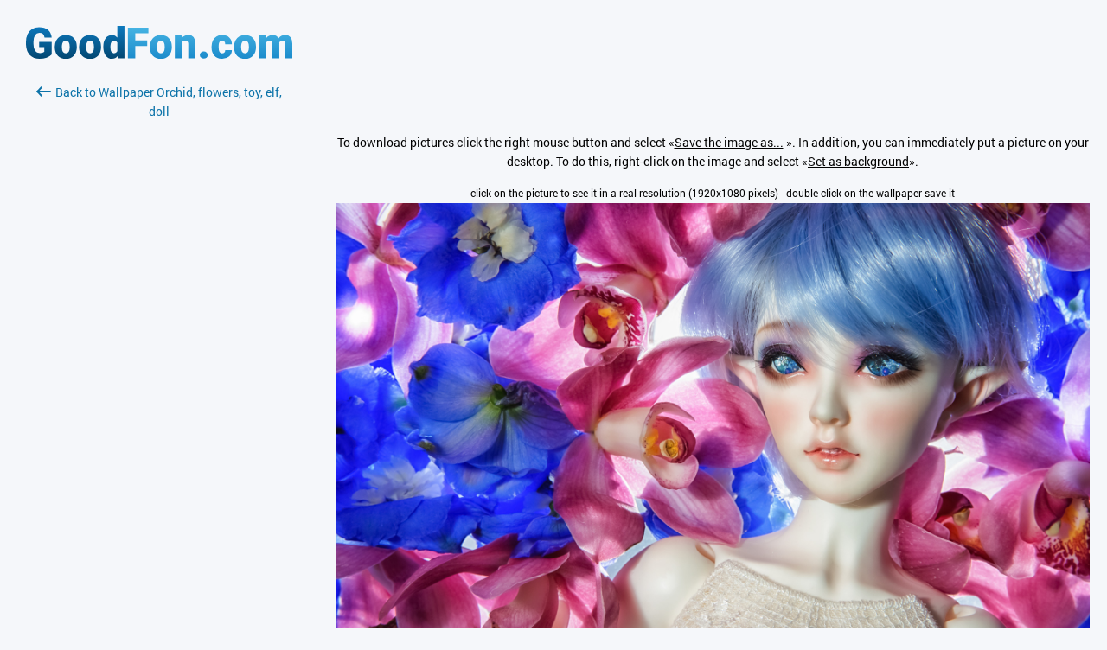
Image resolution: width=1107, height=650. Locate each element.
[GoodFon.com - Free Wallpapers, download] (159, 54)
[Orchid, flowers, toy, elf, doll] (713, 623)
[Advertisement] (159, 326)
